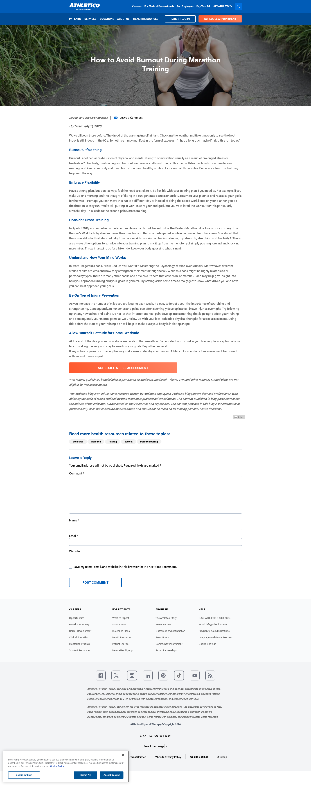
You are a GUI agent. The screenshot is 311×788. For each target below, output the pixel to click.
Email (73, 536)
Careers (136, 6)
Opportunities (76, 618)
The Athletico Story (166, 618)
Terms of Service (136, 757)
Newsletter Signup (122, 650)
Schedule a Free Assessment (123, 368)
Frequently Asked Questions (214, 631)
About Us (123, 19)
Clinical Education (78, 637)
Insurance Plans (121, 631)
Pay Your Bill (203, 6)
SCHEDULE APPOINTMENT (220, 19)
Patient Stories (120, 644)
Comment (76, 473)
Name (74, 520)
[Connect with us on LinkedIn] (148, 675)
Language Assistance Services (215, 637)
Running (113, 441)
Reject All (85, 775)
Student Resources (79, 650)
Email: (213, 624)
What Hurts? (119, 624)
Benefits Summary (79, 624)
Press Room (162, 637)
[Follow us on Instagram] (132, 675)
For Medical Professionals (159, 6)
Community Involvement (169, 644)
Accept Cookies (111, 775)
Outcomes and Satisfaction (170, 631)
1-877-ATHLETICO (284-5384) (215, 618)
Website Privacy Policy (168, 757)
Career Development (80, 631)
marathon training (149, 441)
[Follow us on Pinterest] (163, 675)
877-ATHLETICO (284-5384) (155, 735)
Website (74, 551)
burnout (128, 441)
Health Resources (145, 19)
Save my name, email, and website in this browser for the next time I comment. (125, 567)
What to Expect (120, 618)
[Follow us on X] (116, 675)
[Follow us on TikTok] (179, 675)
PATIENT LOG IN (180, 19)
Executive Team (164, 624)
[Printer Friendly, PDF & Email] (239, 417)
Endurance (78, 441)
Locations (107, 19)
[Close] (123, 755)
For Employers (185, 6)
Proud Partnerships (166, 650)
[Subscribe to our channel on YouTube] (195, 675)
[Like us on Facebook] (101, 675)
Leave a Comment (131, 117)
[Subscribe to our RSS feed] (210, 675)
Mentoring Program (80, 644)
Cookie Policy (57, 766)
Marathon (96, 441)
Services (90, 19)
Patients (75, 19)
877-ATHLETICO (222, 6)
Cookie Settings (207, 644)
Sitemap (222, 757)
